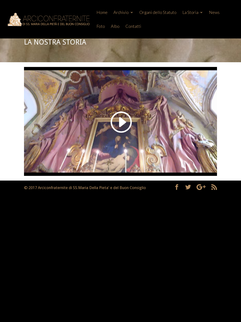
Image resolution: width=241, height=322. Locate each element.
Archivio (121, 13)
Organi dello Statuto (158, 13)
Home (102, 13)
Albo (115, 27)
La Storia (190, 13)
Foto (100, 27)
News (214, 13)
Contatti (133, 27)
